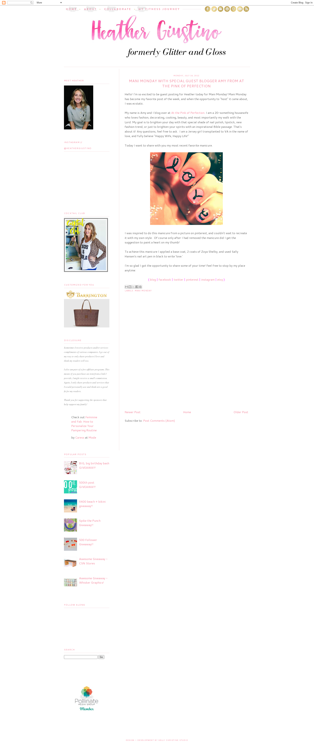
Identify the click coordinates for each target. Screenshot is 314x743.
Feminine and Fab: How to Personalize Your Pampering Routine (84, 423)
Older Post (241, 412)
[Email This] (126, 287)
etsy (220, 279)
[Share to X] (133, 287)
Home (187, 412)
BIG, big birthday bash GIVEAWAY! (94, 465)
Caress (79, 437)
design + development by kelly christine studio (157, 740)
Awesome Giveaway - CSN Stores (93, 561)
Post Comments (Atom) (159, 420)
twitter (178, 279)
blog (153, 279)
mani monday (143, 290)
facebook (165, 279)
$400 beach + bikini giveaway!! (92, 503)
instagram (208, 279)
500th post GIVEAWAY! (87, 484)
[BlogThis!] (130, 287)
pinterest (192, 279)
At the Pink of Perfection (187, 113)
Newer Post (132, 412)
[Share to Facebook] (137, 287)
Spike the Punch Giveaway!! (89, 522)
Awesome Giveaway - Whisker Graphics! (93, 580)
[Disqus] (186, 360)
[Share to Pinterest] (140, 287)
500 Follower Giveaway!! (88, 542)
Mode (92, 437)
